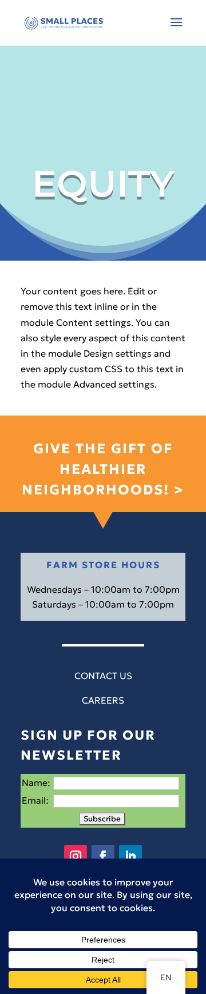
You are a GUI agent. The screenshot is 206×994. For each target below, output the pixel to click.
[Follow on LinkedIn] (130, 856)
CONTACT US (103, 675)
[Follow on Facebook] (103, 856)
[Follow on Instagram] (75, 856)
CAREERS (103, 700)
